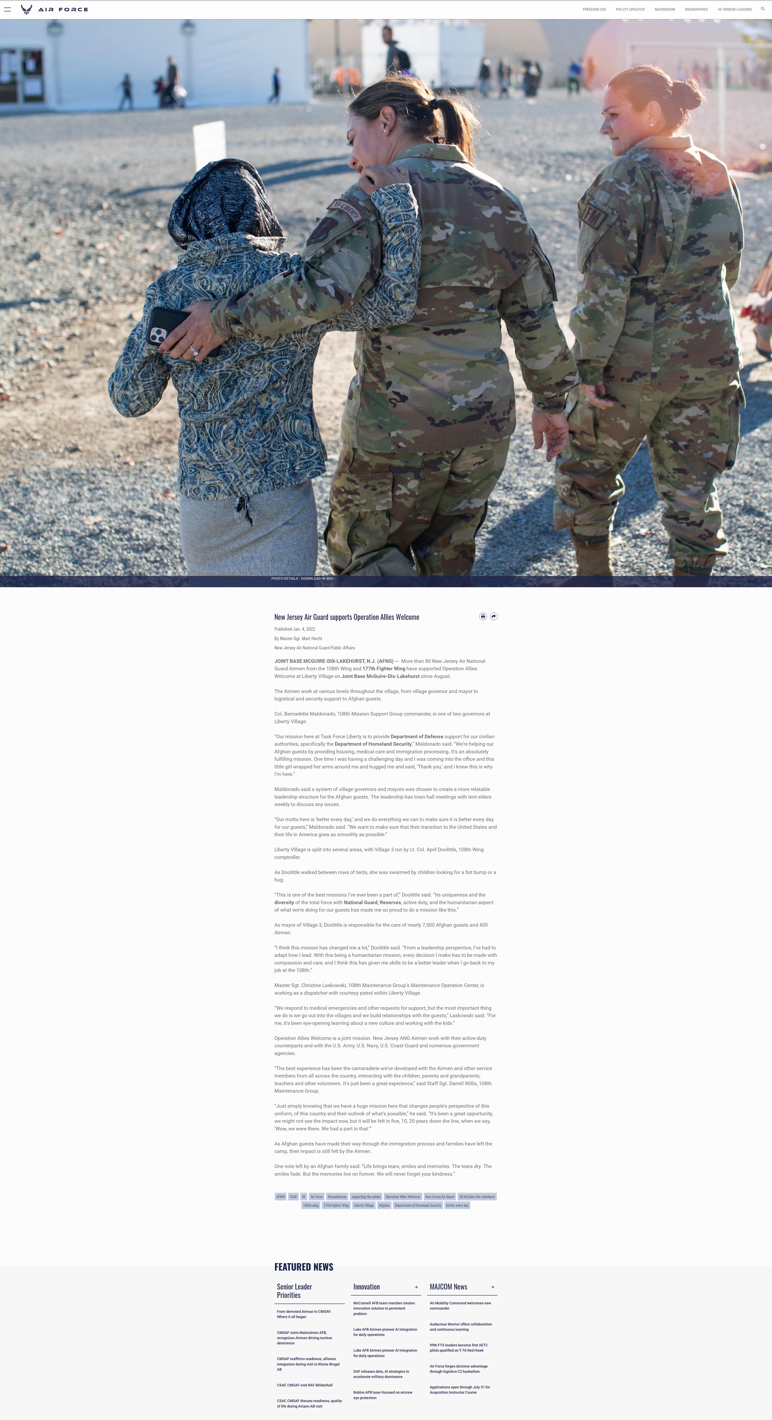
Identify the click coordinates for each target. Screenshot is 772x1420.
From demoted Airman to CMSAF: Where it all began (304, 1314)
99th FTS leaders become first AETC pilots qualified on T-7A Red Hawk (459, 1347)
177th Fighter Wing (383, 668)
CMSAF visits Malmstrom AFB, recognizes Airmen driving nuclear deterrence (304, 1338)
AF (303, 1196)
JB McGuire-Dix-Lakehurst (477, 1196)
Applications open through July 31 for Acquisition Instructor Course (460, 1389)
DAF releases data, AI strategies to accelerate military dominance (381, 1374)
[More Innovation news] (416, 1287)
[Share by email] (494, 616)
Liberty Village (364, 1205)
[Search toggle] (762, 9)
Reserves (390, 902)
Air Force (317, 1196)
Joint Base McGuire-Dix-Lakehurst (380, 676)
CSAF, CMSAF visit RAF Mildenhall (305, 1385)
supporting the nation (366, 1196)
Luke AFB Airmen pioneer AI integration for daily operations (385, 1332)
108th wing (310, 1205)
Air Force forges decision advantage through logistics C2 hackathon (459, 1369)
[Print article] (483, 616)
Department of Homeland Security (373, 744)
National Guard (361, 902)
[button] (6, 9)
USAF (293, 1196)
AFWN (281, 1196)
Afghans (384, 1205)
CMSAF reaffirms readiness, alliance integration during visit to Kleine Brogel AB (308, 1364)
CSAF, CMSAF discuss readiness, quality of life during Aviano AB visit (309, 1403)
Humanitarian (337, 1196)
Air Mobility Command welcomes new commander (460, 1305)
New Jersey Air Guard (440, 1196)
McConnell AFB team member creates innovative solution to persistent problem (384, 1308)
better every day (457, 1205)
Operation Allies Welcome (403, 1196)
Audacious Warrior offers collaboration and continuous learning (461, 1327)
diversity (284, 902)
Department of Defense (417, 736)
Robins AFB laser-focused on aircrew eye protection (382, 1395)
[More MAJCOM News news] (493, 1287)
